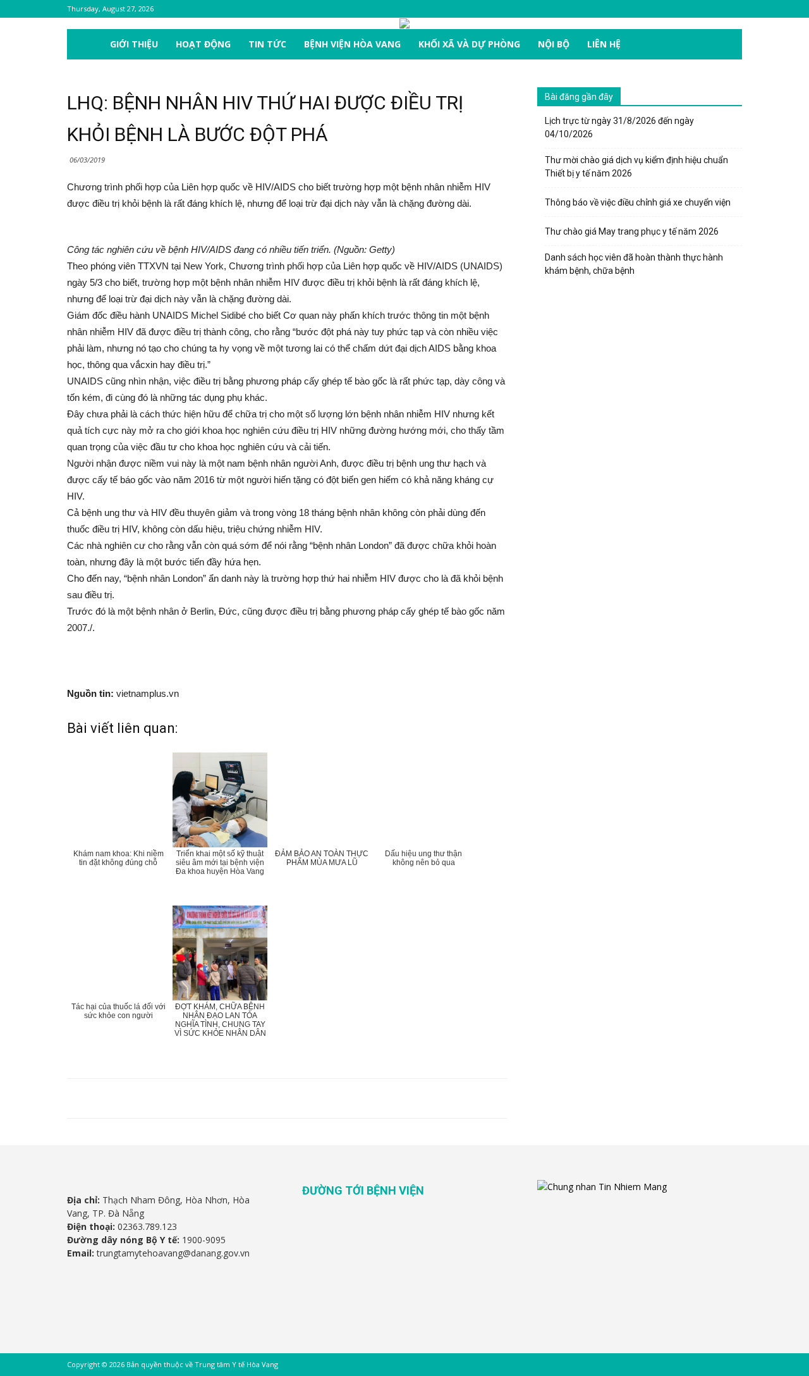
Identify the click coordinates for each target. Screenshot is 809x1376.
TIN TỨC (267, 44)
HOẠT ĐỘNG (203, 44)
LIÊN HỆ (604, 44)
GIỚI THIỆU (134, 44)
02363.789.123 (147, 1226)
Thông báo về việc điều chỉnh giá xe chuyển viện (638, 202)
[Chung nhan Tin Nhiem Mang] (602, 1187)
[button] (727, 45)
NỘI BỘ (553, 44)
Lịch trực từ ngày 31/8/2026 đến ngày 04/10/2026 (619, 127)
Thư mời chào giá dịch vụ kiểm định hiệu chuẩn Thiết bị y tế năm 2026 (636, 166)
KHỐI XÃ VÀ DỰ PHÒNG (469, 44)
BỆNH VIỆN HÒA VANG (352, 44)
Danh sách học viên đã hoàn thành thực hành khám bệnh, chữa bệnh (634, 264)
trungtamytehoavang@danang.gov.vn (173, 1253)
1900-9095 (204, 1240)
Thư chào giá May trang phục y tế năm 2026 (632, 231)
